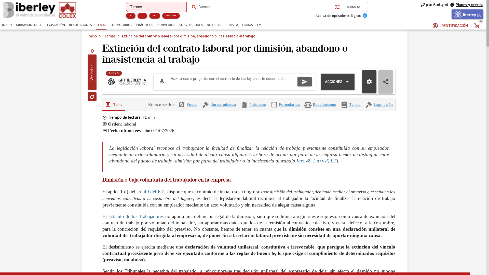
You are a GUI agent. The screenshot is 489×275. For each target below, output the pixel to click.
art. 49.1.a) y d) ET (317, 160)
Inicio (92, 36)
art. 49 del (146, 191)
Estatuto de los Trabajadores (136, 216)
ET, (162, 191)
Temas (110, 36)
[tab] (7, 25)
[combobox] (265, 7)
